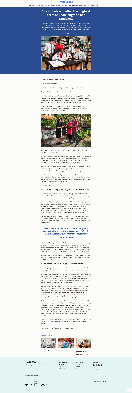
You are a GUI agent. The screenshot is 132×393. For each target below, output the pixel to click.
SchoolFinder (61, 366)
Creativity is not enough (64, 350)
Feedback (78, 366)
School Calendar (62, 368)
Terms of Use (104, 375)
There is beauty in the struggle (46, 350)
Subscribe (60, 370)
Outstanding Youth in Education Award (64, 328)
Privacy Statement (97, 375)
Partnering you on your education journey (37, 365)
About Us (78, 364)
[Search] (99, 5)
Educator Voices (49, 328)
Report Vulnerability (80, 370)
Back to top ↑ (96, 369)
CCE (42, 328)
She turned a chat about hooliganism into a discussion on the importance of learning (82, 352)
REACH (77, 368)
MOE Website (61, 364)
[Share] (102, 5)
